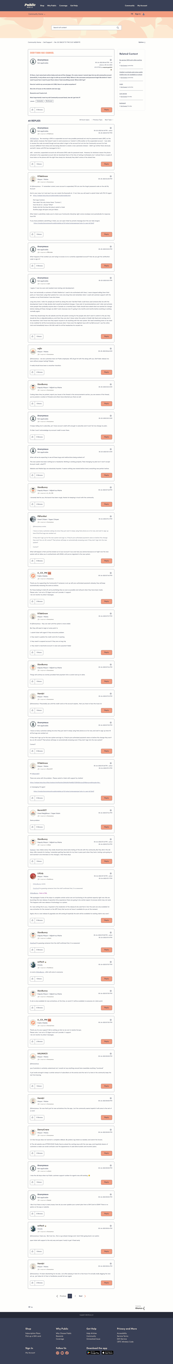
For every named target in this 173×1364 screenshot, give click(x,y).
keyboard (122, 103)
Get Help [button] (91, 1328)
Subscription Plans (32, 1333)
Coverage (63, 5)
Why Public (51, 5)
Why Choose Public (63, 1333)
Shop (42, 5)
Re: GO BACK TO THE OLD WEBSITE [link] (67, 42)
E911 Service (122, 1339)
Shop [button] (28, 1328)
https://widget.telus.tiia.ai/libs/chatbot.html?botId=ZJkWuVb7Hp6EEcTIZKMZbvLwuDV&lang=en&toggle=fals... (65, 782)
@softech (36, 888)
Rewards (59, 1336)
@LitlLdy (33, 850)
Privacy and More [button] (127, 1328)
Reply (106, 110)
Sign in (138, 14)
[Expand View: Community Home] (45, 14)
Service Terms (122, 1336)
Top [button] (31, 1307)
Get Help (74, 5)
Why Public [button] (62, 1328)
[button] (32, 110)
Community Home (34, 42)
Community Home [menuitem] (35, 14)
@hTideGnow (34, 138)
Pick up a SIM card (33, 1336)
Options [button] (141, 42)
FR (132, 14)
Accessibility (122, 1333)
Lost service (123, 94)
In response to (46, 133)
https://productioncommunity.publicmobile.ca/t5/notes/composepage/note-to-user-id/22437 (64, 223)
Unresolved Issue (93, 1339)
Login (121, 84)
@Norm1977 (35, 774)
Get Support (47, 42)
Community (129, 5)
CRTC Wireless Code (125, 1342)
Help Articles (91, 1333)
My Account (142, 5)
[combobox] (86, 27)
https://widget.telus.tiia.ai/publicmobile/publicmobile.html (51, 195)
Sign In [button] (29, 1348)
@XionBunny (37, 884)
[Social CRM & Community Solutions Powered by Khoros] (140, 1308)
